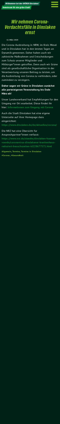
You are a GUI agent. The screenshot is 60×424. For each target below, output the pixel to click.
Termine (16, 151)
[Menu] (55, 4)
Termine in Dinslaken (31, 151)
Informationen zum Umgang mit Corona (30, 107)
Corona (6, 155)
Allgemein (6, 151)
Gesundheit (17, 155)
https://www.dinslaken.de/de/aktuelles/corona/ (29, 124)
